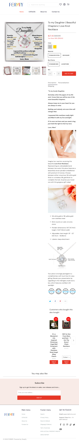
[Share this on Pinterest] (60, 301)
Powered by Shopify (20, 439)
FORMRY (10, 439)
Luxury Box (65, 64)
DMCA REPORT (44, 435)
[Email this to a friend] (65, 301)
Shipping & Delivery (46, 424)
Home (23, 414)
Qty (49, 69)
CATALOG (24, 417)
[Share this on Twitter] (50, 301)
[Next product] (73, 340)
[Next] (44, 41)
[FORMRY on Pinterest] (67, 425)
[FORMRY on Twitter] (74, 425)
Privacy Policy (44, 417)
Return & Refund (45, 421)
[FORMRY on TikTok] (70, 425)
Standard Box (53, 64)
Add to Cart (54, 362)
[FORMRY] (16, 5)
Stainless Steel (54, 55)
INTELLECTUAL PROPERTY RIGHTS (50, 431)
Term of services (45, 428)
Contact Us (25, 424)
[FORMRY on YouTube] (60, 429)
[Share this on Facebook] (55, 301)
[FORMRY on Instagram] (64, 425)
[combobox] (66, 357)
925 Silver (66, 55)
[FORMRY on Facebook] (60, 425)
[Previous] (4, 41)
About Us (24, 421)
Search (42, 414)
